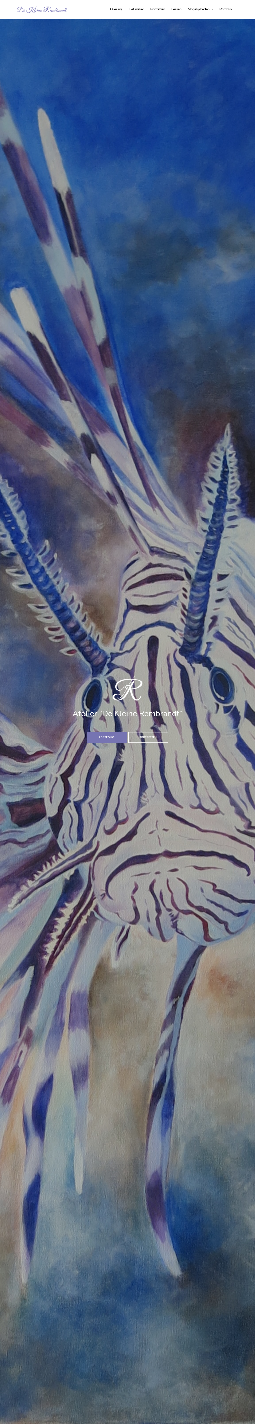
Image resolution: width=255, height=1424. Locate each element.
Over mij (116, 9)
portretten (148, 737)
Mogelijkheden (198, 9)
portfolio (106, 737)
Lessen (176, 9)
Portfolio (225, 9)
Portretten (157, 9)
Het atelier (136, 9)
